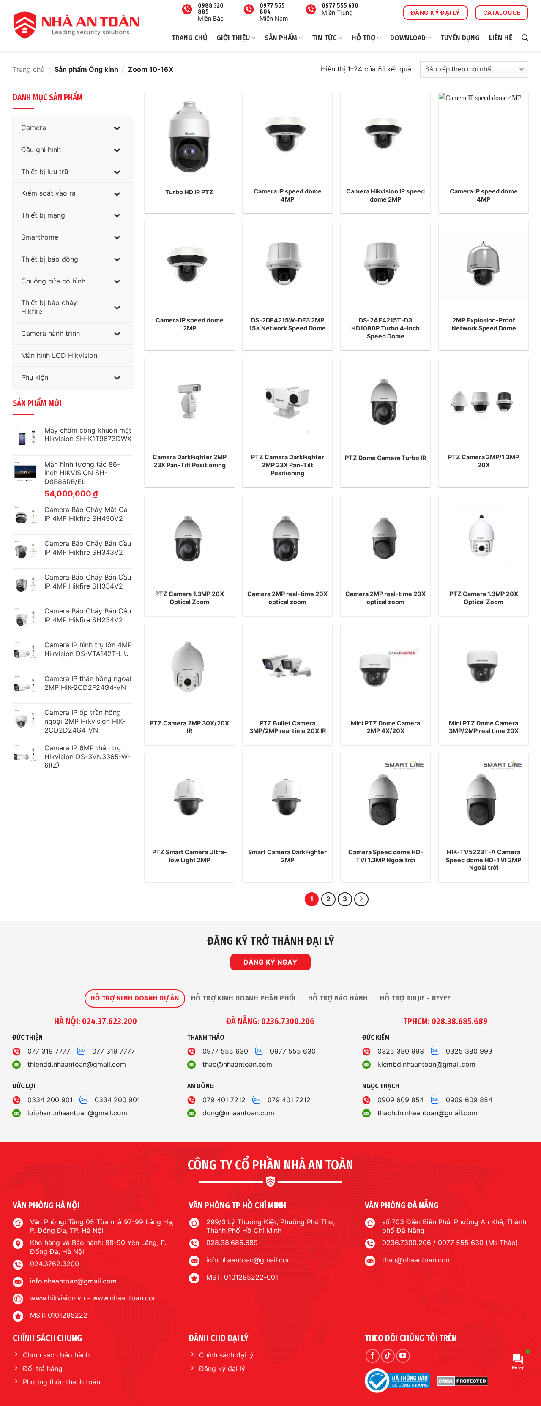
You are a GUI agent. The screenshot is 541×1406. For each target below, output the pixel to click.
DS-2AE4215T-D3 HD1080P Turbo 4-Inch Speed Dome (385, 327)
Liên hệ (500, 38)
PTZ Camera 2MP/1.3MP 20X (483, 461)
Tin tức (324, 38)
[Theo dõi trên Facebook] (373, 1356)
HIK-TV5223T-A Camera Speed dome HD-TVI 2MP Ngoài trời (483, 859)
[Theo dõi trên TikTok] (388, 1356)
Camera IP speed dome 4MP (288, 195)
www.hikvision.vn (57, 1298)
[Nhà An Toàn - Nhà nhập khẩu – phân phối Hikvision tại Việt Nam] (76, 25)
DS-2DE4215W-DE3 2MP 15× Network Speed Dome (287, 324)
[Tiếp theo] (361, 899)
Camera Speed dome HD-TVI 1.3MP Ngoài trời (385, 856)
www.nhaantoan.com (125, 1298)
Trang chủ (189, 38)
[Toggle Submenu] (117, 128)
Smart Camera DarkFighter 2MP (287, 856)
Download (408, 38)
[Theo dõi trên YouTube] (403, 1356)
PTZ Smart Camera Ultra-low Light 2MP (189, 856)
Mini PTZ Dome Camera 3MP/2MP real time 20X (484, 727)
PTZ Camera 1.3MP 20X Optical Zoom (189, 597)
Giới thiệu (233, 38)
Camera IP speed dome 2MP (190, 324)
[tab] (135, 998)
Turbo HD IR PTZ (189, 192)
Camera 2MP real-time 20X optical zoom (287, 597)
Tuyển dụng (460, 38)
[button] (525, 38)
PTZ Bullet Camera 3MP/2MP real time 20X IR (287, 727)
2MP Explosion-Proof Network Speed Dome (483, 324)
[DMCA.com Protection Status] (462, 1381)
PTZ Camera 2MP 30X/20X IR (189, 727)
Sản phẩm (281, 38)
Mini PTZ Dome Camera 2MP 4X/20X (385, 727)
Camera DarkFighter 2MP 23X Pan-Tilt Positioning (190, 461)
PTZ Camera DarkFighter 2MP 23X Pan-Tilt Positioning (287, 464)
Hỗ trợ (363, 38)
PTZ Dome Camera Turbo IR (385, 457)
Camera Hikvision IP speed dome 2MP (385, 195)
